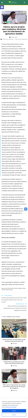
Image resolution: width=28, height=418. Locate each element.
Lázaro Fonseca (9, 289)
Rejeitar (14, 414)
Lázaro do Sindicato (8, 39)
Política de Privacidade (10, 407)
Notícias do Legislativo (21, 39)
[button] (2, 7)
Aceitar (14, 410)
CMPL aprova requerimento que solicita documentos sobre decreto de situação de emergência (14, 386)
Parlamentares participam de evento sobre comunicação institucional (14, 362)
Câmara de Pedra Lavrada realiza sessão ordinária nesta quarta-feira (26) (14, 340)
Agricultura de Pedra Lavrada (10, 288)
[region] (14, 408)
